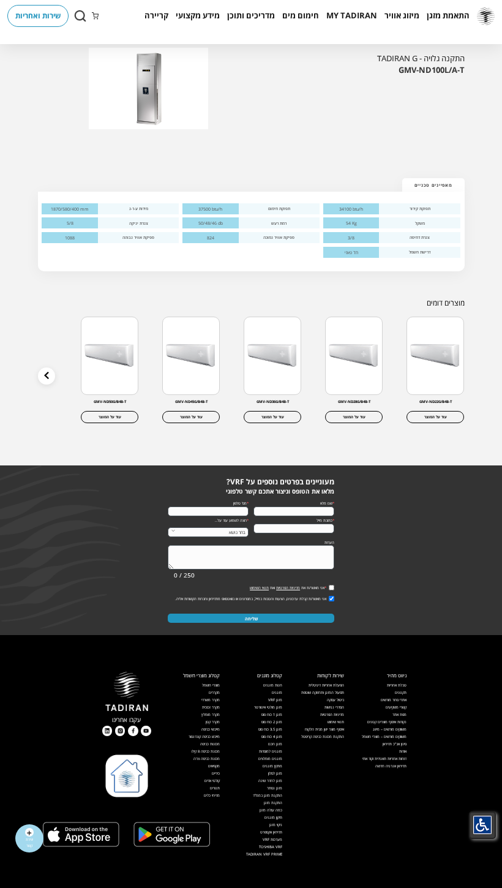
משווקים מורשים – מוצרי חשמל (384, 736)
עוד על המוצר (435, 417)
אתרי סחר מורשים (393, 699)
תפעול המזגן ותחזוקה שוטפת (322, 692)
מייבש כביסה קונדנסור (204, 736)
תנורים (215, 788)
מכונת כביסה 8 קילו (206, 751)
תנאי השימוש (259, 587)
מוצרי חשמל (211, 685)
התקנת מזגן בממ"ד (267, 795)
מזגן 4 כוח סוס (271, 736)
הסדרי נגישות (334, 707)
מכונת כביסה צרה (206, 758)
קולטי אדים (212, 780)
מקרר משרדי (210, 699)
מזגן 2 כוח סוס (271, 721)
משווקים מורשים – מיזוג (389, 729)
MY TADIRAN (351, 15)
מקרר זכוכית (211, 707)
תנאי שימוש (336, 721)
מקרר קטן (213, 721)
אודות (402, 751)
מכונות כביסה (210, 744)
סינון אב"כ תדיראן (394, 744)
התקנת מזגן (273, 802)
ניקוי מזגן (275, 824)
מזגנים (277, 692)
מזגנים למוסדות (270, 751)
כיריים (216, 773)
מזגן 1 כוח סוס (271, 714)
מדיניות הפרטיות (288, 587)
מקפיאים (214, 766)
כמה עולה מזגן (271, 810)
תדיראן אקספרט (271, 832)
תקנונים (400, 692)
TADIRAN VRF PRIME (264, 854)
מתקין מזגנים (272, 766)
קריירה (156, 15)
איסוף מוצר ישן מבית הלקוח (324, 729)
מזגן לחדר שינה (270, 780)
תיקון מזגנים (273, 817)
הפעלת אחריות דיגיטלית (326, 685)
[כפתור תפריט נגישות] (482, 825)
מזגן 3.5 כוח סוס (270, 729)
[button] (448, 16)
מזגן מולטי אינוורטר (268, 707)
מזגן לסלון (275, 773)
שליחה (251, 618)
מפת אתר (399, 714)
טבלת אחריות (396, 685)
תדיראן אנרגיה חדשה (390, 766)
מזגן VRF (275, 699)
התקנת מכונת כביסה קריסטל (322, 736)
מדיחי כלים (212, 795)
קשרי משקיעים (396, 707)
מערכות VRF (272, 839)
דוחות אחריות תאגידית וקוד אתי (384, 758)
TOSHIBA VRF (270, 846)
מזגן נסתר (274, 788)
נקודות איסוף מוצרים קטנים (386, 721)
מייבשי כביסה (210, 729)
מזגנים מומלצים (270, 758)
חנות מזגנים (272, 685)
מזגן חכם (275, 744)
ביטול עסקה (335, 699)
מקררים (214, 692)
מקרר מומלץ (210, 714)
